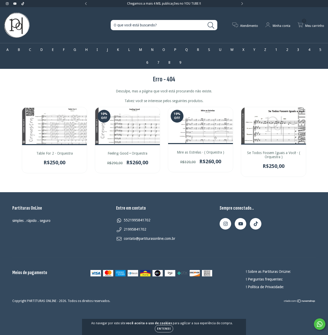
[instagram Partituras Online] (8, 4)
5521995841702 (137, 220)
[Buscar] (211, 25)
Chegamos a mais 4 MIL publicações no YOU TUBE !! (164, 3)
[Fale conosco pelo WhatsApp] (319, 324)
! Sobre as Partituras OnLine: (268, 271)
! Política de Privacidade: (265, 287)
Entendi (164, 328)
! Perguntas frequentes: (264, 279)
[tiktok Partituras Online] (22, 4)
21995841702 (135, 229)
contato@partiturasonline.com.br (149, 238)
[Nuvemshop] (300, 302)
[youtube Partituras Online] (15, 4)
